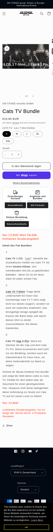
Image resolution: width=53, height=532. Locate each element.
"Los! (28, 258)
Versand (15, 123)
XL (37, 134)
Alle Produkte (37, 205)
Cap (18, 341)
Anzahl (6, 148)
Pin (27, 341)
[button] (4, 13)
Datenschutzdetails (17, 224)
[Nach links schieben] (20, 96)
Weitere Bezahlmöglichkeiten (26, 183)
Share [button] (9, 425)
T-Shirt (15, 291)
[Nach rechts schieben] (33, 96)
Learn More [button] (37, 520)
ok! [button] (26, 527)
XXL (8, 141)
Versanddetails (15, 205)
